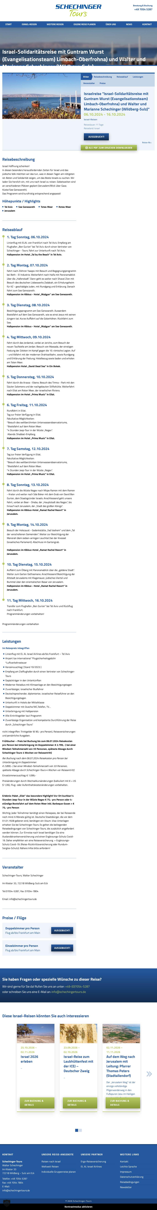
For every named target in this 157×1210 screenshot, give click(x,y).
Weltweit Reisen (50, 1166)
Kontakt (147, 24)
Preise (102, 83)
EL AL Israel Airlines (91, 1166)
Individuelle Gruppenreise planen (59, 1172)
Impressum (126, 1172)
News (129, 24)
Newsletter (126, 1187)
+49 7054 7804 (15, 1182)
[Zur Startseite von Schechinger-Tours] (78, 11)
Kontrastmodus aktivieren (78, 1206)
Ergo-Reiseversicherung (93, 1161)
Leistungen (138, 76)
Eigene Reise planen (85, 24)
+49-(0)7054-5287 (77, 986)
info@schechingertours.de (69, 991)
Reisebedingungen (129, 1182)
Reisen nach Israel (51, 1161)
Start (8, 24)
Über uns (111, 24)
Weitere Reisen (55, 24)
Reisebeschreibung (103, 76)
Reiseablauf (122, 76)
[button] (5, 112)
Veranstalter (89, 83)
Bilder (86, 76)
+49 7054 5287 (143, 9)
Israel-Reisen (29, 24)
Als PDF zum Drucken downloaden (110, 148)
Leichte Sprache (128, 1166)
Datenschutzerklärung (131, 1177)
